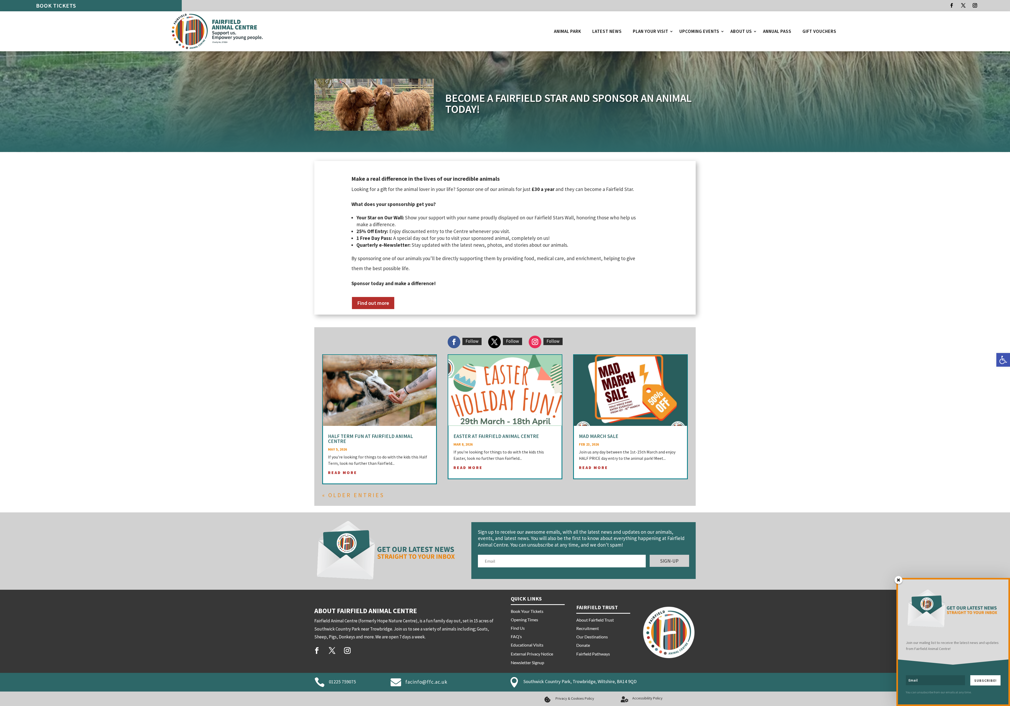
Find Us (518, 628)
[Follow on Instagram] (975, 5)
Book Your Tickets (527, 611)
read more (342, 472)
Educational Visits (527, 644)
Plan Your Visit (650, 31)
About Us (741, 31)
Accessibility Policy (647, 698)
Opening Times (524, 619)
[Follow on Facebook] (952, 5)
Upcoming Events (699, 31)
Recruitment (587, 628)
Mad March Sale (598, 436)
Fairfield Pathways (593, 653)
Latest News (607, 31)
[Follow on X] (963, 5)
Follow (472, 341)
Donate (583, 645)
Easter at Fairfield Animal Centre (496, 436)
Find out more (373, 303)
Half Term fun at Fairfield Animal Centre (370, 438)
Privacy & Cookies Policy (575, 698)
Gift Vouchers (819, 31)
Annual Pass (777, 31)
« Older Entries (353, 495)
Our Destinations (592, 636)
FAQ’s (516, 636)
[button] (1003, 360)
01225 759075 (342, 682)
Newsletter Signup (527, 662)
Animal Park (567, 31)
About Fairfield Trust (595, 619)
